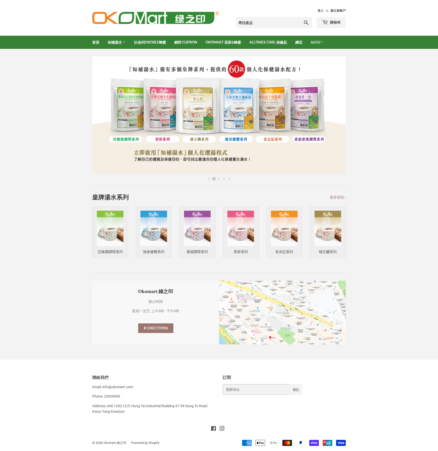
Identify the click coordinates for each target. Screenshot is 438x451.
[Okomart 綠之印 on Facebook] (213, 429)
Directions (157, 328)
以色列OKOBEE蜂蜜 (150, 42)
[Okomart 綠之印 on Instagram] (222, 429)
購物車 (335, 22)
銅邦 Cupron (185, 42)
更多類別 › (338, 197)
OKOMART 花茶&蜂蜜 (223, 42)
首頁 (95, 42)
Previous (103, 115)
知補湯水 (115, 42)
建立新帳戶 (338, 10)
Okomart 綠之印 (114, 443)
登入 (321, 10)
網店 (298, 42)
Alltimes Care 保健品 (268, 42)
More (316, 42)
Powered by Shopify (145, 443)
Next (335, 115)
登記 (296, 389)
